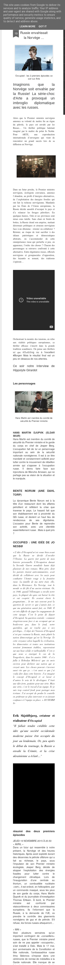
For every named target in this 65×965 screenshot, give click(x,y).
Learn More (27, 26)
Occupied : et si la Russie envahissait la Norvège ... (34, 32)
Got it (43, 26)
